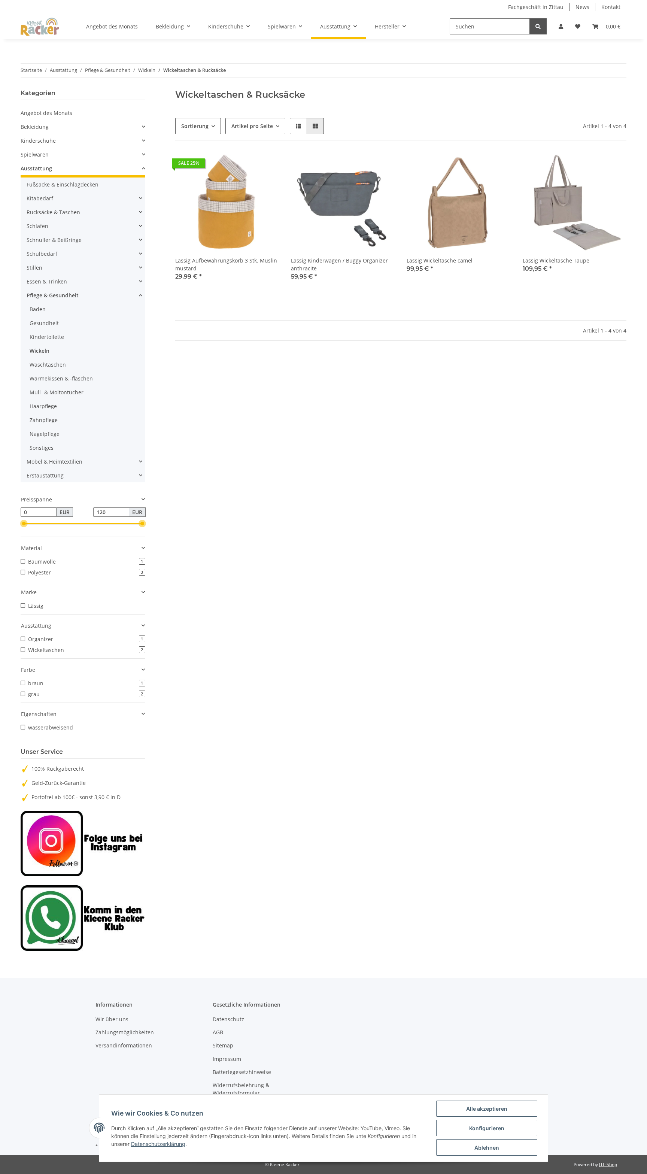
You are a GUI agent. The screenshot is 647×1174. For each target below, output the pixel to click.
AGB (218, 1032)
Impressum (227, 1058)
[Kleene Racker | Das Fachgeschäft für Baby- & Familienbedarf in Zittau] (40, 26)
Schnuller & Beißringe (54, 239)
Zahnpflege (44, 420)
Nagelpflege (45, 433)
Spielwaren (35, 154)
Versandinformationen (123, 1045)
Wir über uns (111, 1019)
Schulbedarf (42, 253)
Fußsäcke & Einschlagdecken (62, 184)
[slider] (23, 524)
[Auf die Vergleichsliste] (247, 165)
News (582, 6)
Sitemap (223, 1045)
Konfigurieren (486, 1128)
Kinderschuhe (38, 140)
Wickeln (39, 350)
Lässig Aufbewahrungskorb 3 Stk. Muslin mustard (226, 264)
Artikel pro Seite (252, 126)
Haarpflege (43, 406)
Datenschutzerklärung (158, 1144)
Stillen (34, 267)
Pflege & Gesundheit (53, 295)
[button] (561, 26)
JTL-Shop (608, 1164)
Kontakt (610, 6)
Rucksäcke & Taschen (53, 212)
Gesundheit (44, 323)
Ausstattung (36, 168)
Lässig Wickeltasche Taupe (556, 260)
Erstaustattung (45, 475)
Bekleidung (35, 126)
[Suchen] (538, 26)
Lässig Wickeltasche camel (440, 260)
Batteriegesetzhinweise (242, 1072)
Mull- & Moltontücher (56, 392)
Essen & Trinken (47, 281)
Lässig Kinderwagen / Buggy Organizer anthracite (339, 264)
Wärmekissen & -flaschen (61, 378)
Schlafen (37, 226)
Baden (38, 309)
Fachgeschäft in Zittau (536, 6)
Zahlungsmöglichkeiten (124, 1032)
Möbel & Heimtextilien (54, 461)
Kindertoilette (47, 336)
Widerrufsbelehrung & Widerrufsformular (241, 1089)
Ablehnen (486, 1147)
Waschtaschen (48, 364)
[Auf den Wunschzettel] (266, 165)
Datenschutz (228, 1019)
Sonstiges (42, 447)
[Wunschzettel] (577, 26)
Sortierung (195, 126)
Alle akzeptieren (486, 1108)
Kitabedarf (40, 198)
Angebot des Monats (46, 112)
